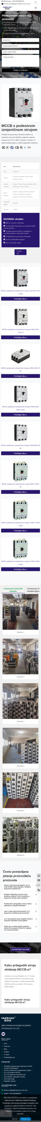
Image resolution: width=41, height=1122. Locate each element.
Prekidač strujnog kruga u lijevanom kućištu (18, 1073)
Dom (5, 1050)
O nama (6, 1061)
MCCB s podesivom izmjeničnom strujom (17, 1077)
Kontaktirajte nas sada (20, 956)
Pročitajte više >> (20, 306)
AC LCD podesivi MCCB (12, 1079)
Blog (5, 1056)
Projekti (6, 1059)
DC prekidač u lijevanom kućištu (14, 1084)
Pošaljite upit (19, 259)
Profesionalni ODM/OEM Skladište (13, 597)
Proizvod (7, 1053)
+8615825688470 (18, 1)
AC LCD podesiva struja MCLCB (14, 1081)
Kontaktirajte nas (9, 1064)
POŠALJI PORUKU (20, 77)
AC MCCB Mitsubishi (11, 1075)
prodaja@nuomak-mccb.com (19, 4)
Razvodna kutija (9, 1086)
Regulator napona (9, 1088)
